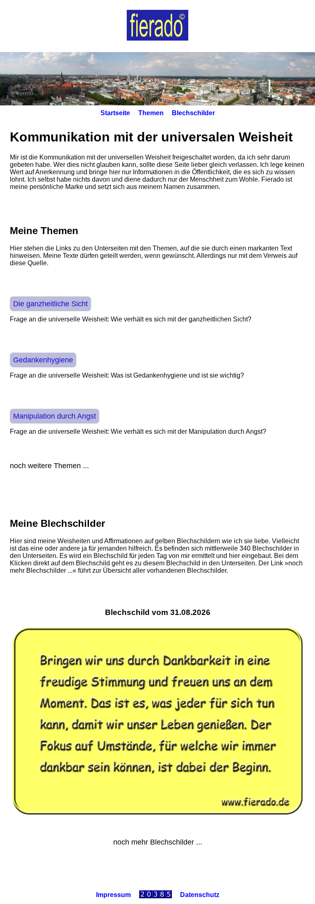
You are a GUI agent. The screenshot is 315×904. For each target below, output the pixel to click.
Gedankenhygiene (43, 360)
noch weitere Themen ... (49, 466)
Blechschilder (193, 112)
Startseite (115, 112)
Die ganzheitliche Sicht (50, 304)
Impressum (113, 894)
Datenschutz (199, 894)
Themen (151, 112)
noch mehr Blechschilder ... (157, 842)
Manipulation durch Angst (54, 416)
